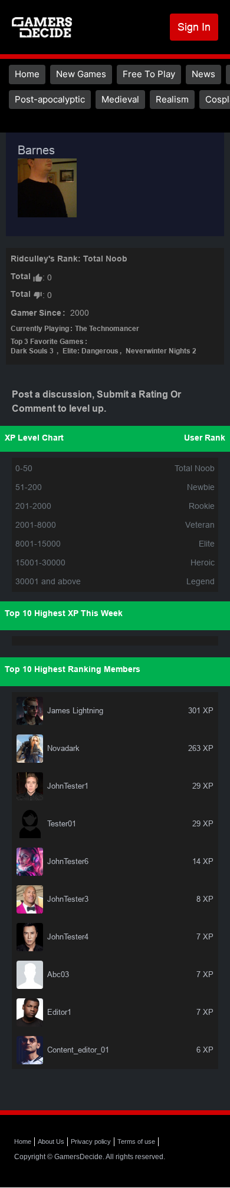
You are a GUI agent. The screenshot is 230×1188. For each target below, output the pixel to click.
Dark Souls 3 (33, 351)
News (203, 74)
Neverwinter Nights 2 (161, 351)
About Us (51, 1141)
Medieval (120, 99)
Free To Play (149, 74)
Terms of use (136, 1141)
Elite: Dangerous (91, 351)
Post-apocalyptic (50, 99)
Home (27, 74)
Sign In (194, 27)
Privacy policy (91, 1141)
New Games (81, 74)
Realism (172, 99)
